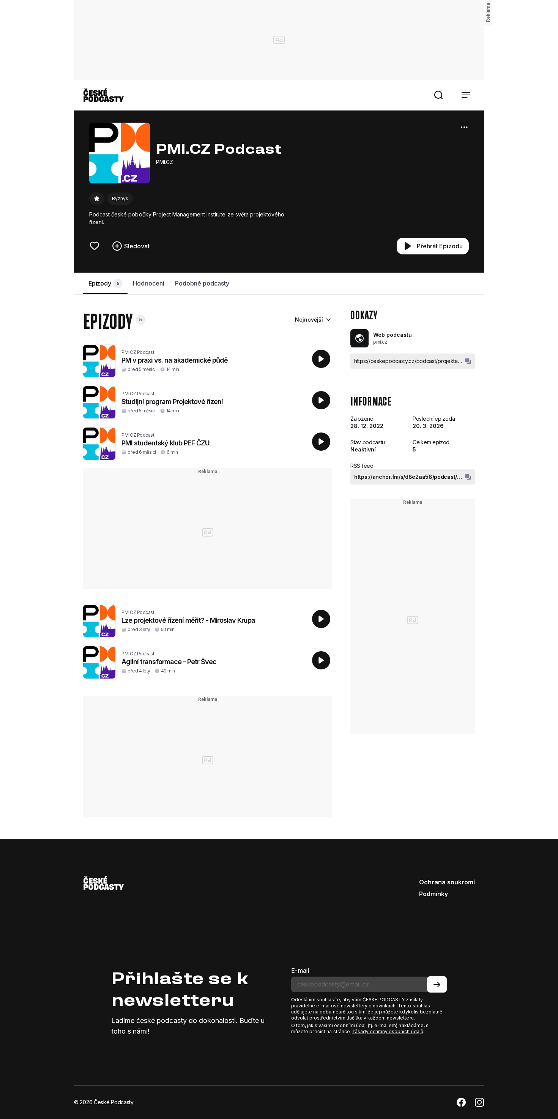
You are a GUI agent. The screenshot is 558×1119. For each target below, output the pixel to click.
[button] (438, 95)
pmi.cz (380, 342)
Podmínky (433, 894)
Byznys (120, 198)
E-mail (300, 970)
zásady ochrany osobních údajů (387, 1031)
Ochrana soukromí (447, 882)
